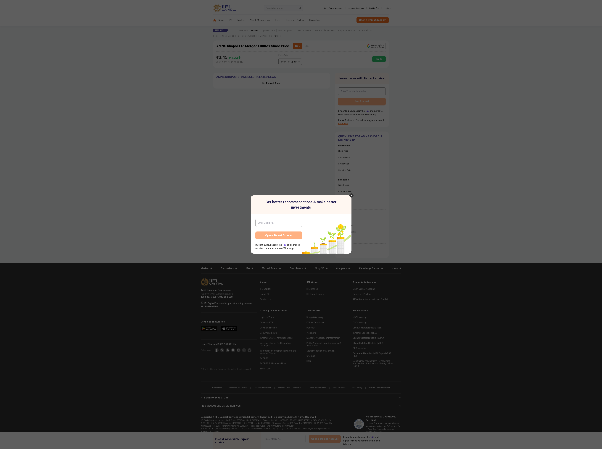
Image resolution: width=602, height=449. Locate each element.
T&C (284, 245)
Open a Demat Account (279, 235)
